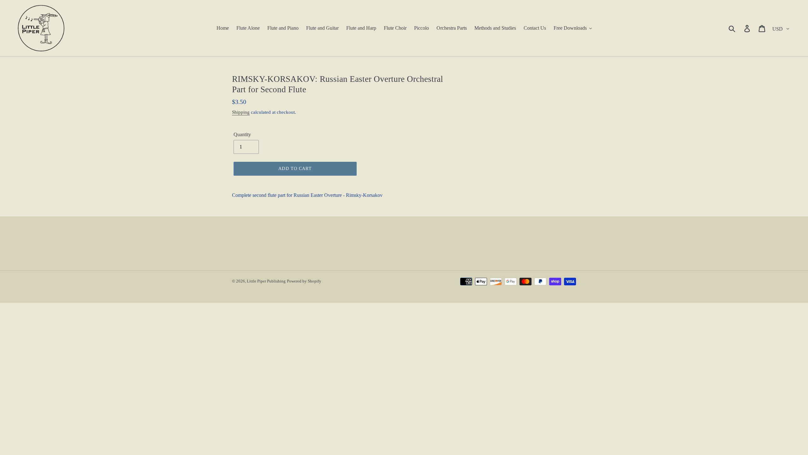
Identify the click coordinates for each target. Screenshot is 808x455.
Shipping (241, 112)
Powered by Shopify (304, 281)
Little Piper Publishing (266, 281)
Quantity (242, 134)
